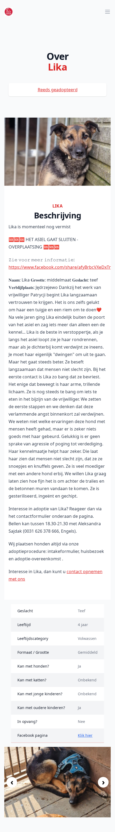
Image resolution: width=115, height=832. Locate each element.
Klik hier (85, 735)
